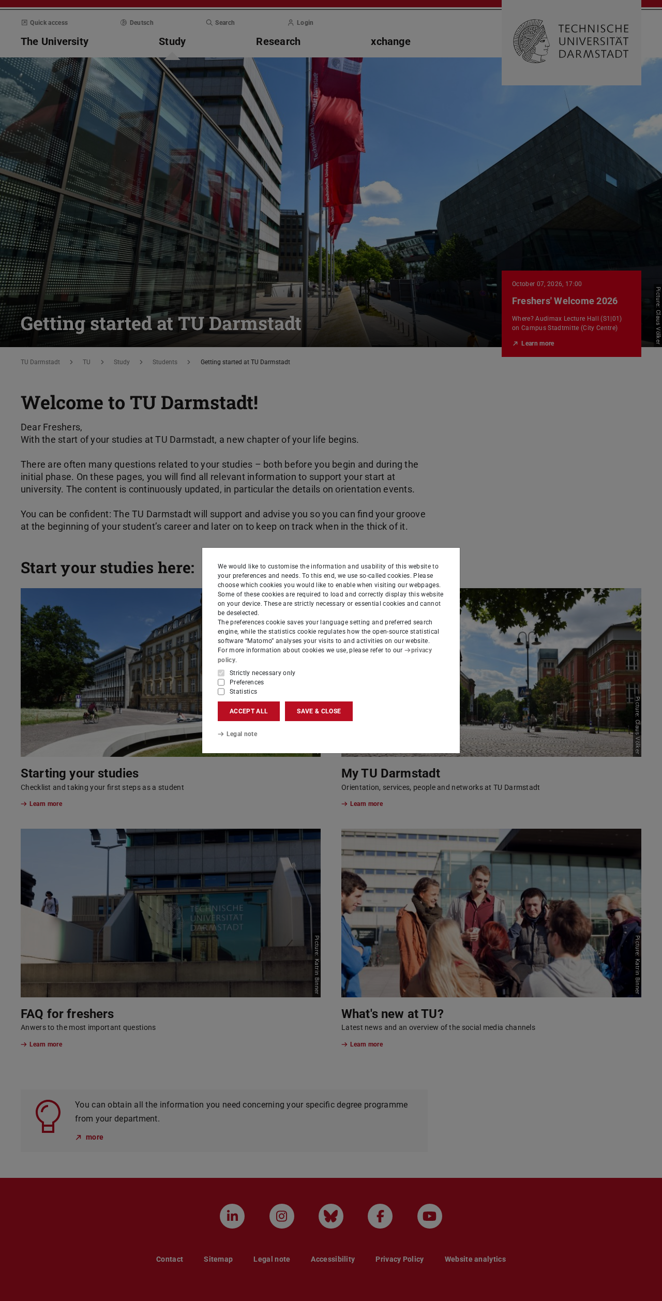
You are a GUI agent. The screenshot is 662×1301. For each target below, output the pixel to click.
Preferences (247, 682)
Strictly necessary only (263, 673)
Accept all (249, 711)
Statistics (243, 691)
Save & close (319, 711)
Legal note (242, 734)
